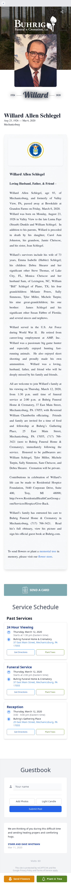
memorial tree (47, 551)
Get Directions (20, 652)
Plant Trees (50, 652)
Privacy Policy (26, 870)
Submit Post (35, 808)
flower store (45, 556)
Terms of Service (44, 870)
